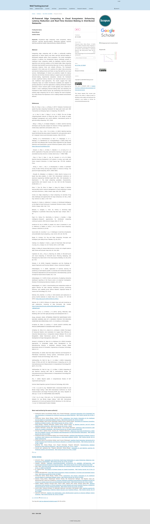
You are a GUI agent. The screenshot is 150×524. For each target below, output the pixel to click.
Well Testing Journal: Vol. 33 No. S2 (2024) (72, 420)
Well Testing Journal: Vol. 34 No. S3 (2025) (72, 486)
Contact (91, 8)
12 (44, 497)
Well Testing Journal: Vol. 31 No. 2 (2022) (82, 482)
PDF (77, 29)
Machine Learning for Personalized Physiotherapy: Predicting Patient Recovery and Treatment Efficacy (65, 488)
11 (43, 497)
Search (117, 8)
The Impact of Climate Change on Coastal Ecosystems (60, 469)
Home (31, 8)
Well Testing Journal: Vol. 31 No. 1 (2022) (67, 446)
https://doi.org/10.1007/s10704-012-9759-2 (47, 299)
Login (119, 1)
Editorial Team (39, 8)
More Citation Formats (81, 58)
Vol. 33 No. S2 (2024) (47, 13)
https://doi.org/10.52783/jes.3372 (41, 146)
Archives (54, 8)
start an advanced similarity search (48, 501)
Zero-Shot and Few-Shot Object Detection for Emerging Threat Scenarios (61, 466)
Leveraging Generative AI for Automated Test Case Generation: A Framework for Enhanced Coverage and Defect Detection (65, 414)
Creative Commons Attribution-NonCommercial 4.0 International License (85, 88)
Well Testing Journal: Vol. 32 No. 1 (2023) (62, 423)
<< (32, 497)
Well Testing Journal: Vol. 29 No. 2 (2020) (65, 449)
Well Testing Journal (39, 6)
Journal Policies (63, 8)
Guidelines (72, 8)
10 (41, 497)
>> (35, 452)
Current (47, 8)
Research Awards (81, 8)
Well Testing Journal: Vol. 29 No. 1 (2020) (61, 426)
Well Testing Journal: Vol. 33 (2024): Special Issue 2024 (67, 429)
